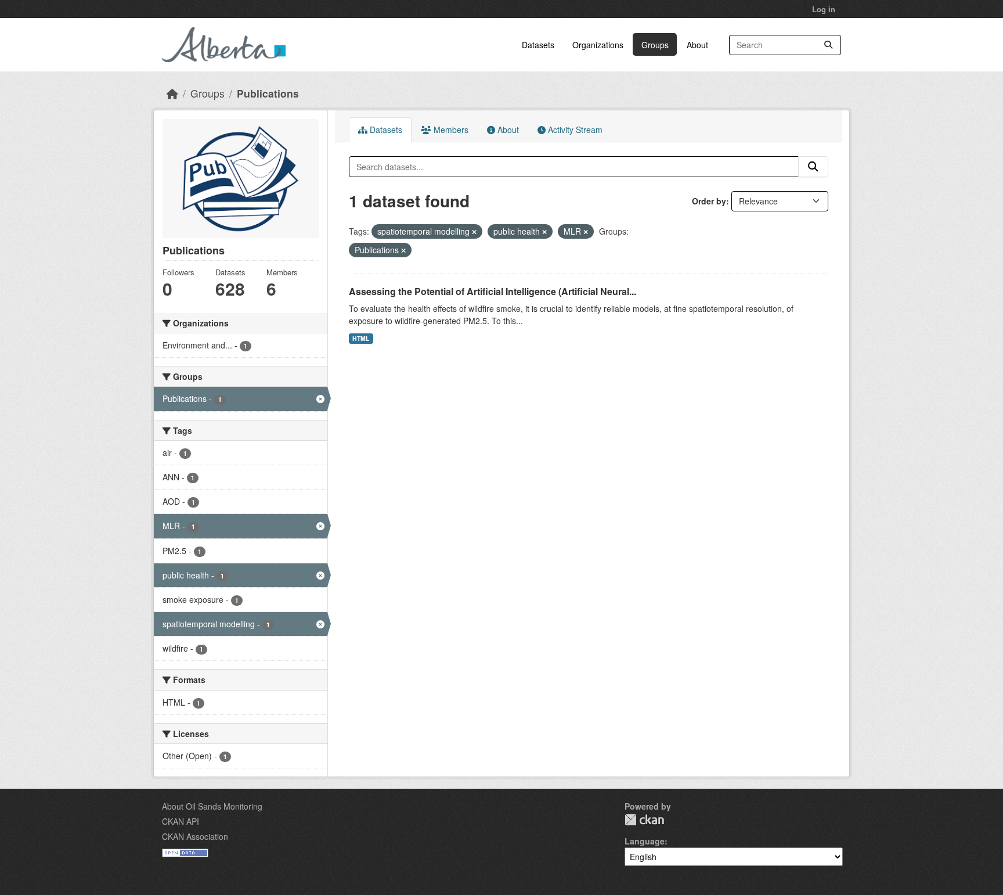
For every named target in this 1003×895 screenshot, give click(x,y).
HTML (360, 338)
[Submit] (828, 45)
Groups (655, 45)
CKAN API (180, 821)
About (697, 45)
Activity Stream (574, 129)
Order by (709, 201)
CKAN (644, 820)
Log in (823, 9)
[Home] (172, 93)
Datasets (538, 45)
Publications (268, 93)
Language (645, 841)
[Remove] (474, 231)
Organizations (597, 45)
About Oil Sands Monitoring (212, 806)
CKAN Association (195, 836)
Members (449, 129)
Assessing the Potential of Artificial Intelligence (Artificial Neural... (492, 291)
